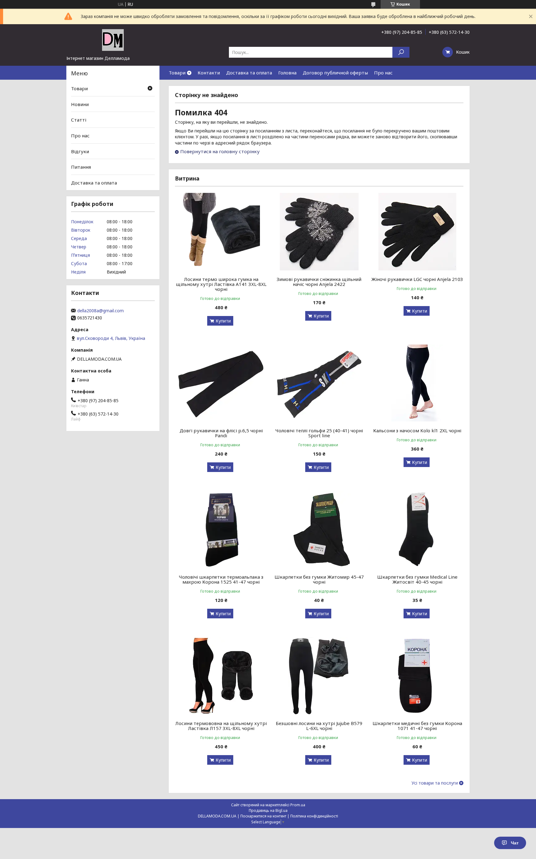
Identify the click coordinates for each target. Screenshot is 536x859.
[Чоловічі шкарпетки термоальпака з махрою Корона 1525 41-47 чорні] (221, 529)
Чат (515, 842)
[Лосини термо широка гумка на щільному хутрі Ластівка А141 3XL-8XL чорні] (221, 231)
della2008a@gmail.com (100, 311)
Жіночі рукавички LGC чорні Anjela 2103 (417, 279)
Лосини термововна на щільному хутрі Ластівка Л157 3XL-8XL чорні (221, 726)
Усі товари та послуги (435, 783)
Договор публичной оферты (335, 72)
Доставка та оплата (249, 72)
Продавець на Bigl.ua (268, 810)
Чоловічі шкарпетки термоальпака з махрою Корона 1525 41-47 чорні (221, 579)
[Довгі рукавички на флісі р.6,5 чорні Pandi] (221, 383)
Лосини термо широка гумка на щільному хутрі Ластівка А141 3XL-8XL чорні (221, 284)
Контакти (209, 72)
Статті (78, 120)
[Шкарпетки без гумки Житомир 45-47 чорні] (319, 529)
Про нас (383, 72)
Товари (177, 72)
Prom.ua (297, 805)
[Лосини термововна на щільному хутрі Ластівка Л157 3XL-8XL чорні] (221, 675)
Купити (223, 321)
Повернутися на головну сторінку (220, 151)
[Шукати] (400, 52)
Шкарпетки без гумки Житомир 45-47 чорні (319, 579)
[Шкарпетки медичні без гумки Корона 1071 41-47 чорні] (417, 675)
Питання (81, 167)
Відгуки (80, 151)
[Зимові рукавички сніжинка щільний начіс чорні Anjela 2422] (319, 231)
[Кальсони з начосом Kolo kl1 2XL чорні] (417, 383)
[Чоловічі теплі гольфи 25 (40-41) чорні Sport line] (319, 383)
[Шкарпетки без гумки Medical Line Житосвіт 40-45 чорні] (417, 529)
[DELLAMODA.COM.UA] (113, 40)
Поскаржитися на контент (263, 816)
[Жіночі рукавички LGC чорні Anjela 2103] (417, 231)
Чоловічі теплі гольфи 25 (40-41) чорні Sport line (319, 433)
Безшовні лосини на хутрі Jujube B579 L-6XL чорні (319, 726)
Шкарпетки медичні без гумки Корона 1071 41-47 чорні (417, 726)
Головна (287, 72)
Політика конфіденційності (314, 816)
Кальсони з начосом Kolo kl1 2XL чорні (417, 430)
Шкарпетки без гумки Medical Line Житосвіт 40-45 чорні (417, 579)
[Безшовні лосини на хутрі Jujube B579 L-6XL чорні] (319, 675)
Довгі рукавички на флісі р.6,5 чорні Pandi (221, 433)
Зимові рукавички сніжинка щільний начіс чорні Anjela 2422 (319, 282)
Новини (80, 104)
